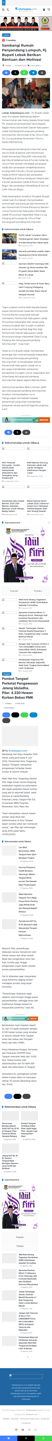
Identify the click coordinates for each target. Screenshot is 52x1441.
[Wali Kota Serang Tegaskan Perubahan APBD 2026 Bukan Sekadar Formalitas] (9, 603)
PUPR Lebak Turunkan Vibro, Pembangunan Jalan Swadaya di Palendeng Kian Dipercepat (34, 239)
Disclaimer (26, 1423)
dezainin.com (32, 1414)
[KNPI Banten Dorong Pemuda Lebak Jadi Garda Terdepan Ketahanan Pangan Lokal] (38, 453)
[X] (15, 72)
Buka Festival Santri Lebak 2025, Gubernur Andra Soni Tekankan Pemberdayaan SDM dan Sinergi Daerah (38, 506)
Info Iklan (15, 1419)
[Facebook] (6, 72)
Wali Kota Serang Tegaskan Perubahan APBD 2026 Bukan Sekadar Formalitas (33, 602)
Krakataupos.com (34, 1410)
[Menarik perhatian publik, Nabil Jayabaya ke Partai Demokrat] (9, 254)
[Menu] (48, 11)
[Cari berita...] (3, 11)
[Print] (42, 72)
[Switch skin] (8, 11)
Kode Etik (45, 1419)
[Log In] (44, 11)
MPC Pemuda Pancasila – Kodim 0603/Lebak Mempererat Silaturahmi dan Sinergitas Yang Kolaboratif (11, 470)
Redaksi (8, 66)
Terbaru (38, 591)
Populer (14, 591)
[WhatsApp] (24, 72)
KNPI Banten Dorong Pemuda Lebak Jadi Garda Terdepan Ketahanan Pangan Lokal (37, 467)
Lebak (6, 35)
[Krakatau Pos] (26, 9)
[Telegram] (33, 72)
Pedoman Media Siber (30, 1419)
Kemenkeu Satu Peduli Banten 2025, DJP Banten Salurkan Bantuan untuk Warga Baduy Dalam (13, 506)
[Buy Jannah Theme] (26, 23)
